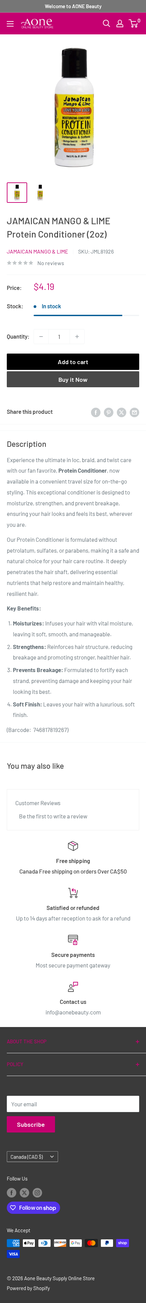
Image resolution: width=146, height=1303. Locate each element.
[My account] (119, 23)
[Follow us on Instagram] (37, 1192)
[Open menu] (10, 24)
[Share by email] (134, 411)
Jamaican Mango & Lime (37, 251)
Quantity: (18, 336)
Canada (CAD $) (27, 1157)
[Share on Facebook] (96, 411)
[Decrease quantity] (41, 336)
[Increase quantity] (77, 336)
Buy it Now (73, 379)
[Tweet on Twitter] (121, 411)
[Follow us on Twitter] (24, 1192)
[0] (133, 23)
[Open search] (106, 23)
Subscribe (31, 1124)
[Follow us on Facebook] (11, 1192)
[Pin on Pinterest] (108, 411)
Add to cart (73, 361)
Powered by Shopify (28, 1288)
